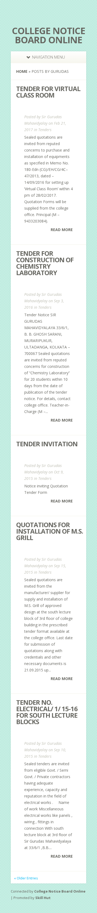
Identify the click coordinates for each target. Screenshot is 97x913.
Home (21, 71)
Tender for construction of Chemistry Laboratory (45, 263)
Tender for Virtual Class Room (48, 91)
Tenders (44, 129)
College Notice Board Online (48, 35)
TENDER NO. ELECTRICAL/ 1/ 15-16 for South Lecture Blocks (47, 712)
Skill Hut (43, 897)
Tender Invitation (47, 443)
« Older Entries (26, 878)
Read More (62, 229)
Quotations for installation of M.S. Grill (49, 531)
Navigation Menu (48, 57)
